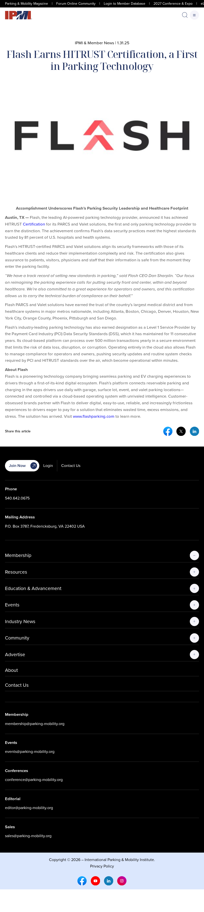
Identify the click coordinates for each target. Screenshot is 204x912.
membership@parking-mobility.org (34, 724)
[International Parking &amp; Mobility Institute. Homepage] (18, 15)
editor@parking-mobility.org (29, 808)
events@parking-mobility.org (29, 751)
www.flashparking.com (93, 416)
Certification (34, 224)
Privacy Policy (102, 866)
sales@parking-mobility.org (28, 836)
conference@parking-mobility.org (34, 779)
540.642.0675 (17, 498)
